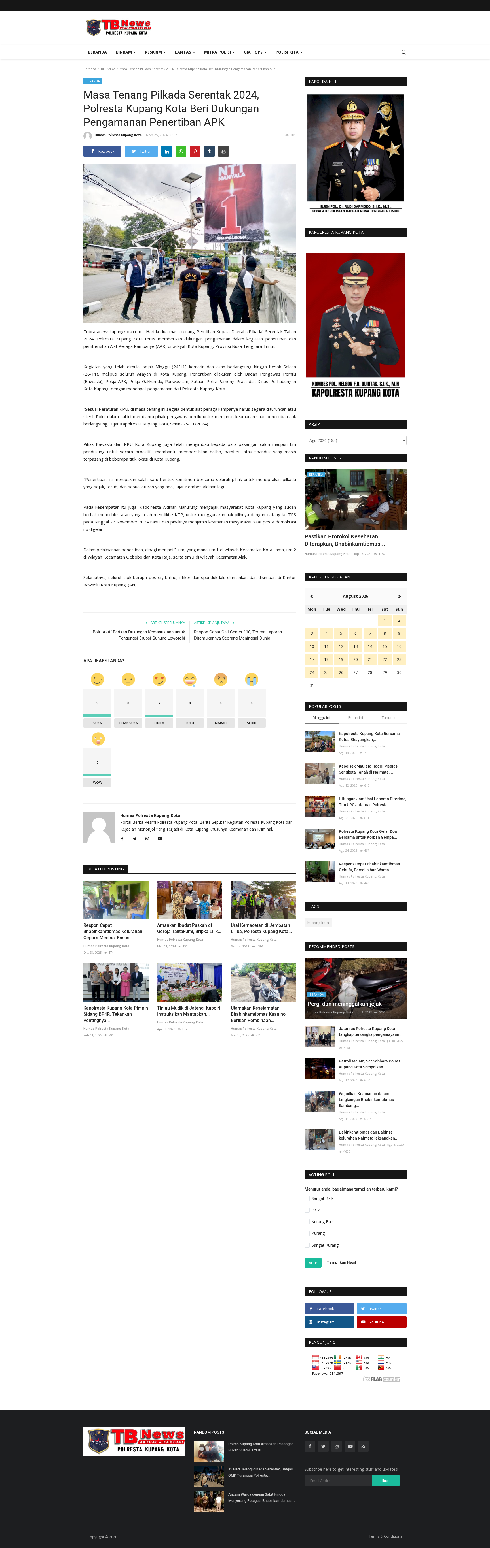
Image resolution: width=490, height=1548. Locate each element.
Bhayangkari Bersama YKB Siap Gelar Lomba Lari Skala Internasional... (352, 540)
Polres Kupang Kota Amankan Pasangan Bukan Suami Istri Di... (260, 1447)
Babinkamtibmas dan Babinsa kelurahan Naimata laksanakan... (368, 1135)
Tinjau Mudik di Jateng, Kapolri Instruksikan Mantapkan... (188, 1011)
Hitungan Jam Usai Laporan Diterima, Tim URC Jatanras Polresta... (372, 802)
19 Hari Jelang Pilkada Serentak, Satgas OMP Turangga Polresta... (260, 1472)
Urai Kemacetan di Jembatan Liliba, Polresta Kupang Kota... (261, 928)
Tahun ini (390, 717)
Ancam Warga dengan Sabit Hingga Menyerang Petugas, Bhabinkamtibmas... (261, 1497)
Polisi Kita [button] (288, 52)
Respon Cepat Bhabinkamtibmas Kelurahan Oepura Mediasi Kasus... (112, 931)
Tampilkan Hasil (341, 1262)
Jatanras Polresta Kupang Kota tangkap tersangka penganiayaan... (371, 1031)
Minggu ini (321, 717)
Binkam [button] (124, 52)
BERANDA (108, 69)
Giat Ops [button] (254, 52)
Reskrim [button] (154, 52)
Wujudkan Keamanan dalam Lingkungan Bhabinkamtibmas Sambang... (366, 1099)
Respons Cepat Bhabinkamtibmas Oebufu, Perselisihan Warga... (369, 867)
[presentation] (386, 479)
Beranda (97, 52)
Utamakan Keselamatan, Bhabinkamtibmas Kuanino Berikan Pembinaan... (258, 1014)
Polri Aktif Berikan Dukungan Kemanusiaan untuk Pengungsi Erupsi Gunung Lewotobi (139, 635)
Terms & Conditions (385, 1536)
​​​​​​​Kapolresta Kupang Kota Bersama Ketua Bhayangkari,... (369, 736)
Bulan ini (355, 717)
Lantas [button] (183, 52)
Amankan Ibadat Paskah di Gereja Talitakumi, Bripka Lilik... (189, 928)
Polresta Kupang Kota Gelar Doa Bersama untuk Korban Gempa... (368, 834)
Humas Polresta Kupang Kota (118, 135)
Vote (313, 1262)
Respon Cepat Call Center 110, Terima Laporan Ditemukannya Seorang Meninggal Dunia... (238, 635)
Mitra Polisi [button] (218, 52)
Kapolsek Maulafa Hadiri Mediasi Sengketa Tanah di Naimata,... (369, 769)
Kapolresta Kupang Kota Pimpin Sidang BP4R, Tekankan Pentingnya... (115, 1014)
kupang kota (318, 922)
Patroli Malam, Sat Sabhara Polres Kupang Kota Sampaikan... (369, 1064)
